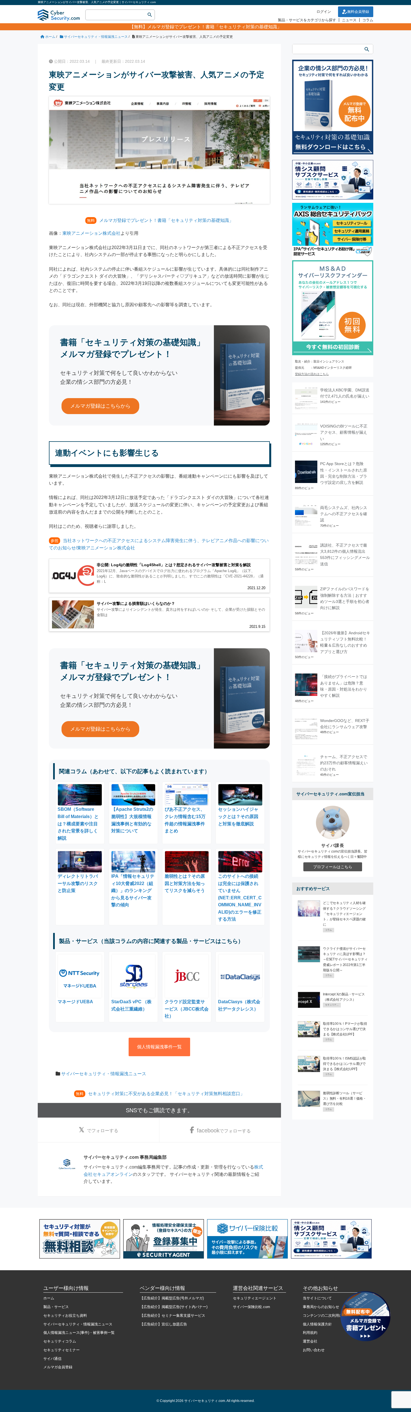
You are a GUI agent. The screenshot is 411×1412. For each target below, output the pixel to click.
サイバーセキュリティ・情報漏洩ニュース (103, 1073)
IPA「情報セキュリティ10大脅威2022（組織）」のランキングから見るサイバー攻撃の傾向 (132, 890)
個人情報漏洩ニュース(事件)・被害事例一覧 (79, 1332)
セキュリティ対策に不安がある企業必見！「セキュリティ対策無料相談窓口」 (166, 1093)
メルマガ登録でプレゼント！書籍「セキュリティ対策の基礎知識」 (214, 26)
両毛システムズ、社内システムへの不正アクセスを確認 (343, 513)
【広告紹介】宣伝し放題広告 (163, 1324)
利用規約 (310, 1332)
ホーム (48, 1298)
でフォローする (102, 1130)
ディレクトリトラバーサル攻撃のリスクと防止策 (78, 883)
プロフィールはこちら (332, 867)
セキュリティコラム (59, 1341)
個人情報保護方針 (317, 1324)
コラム (367, 20)
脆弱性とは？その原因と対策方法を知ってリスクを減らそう (185, 883)
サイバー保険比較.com (251, 1307)
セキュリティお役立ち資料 (65, 1315)
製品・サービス (56, 1307)
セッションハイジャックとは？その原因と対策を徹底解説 (238, 816)
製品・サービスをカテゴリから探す (307, 20)
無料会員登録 (358, 12)
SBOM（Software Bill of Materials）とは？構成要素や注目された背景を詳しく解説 (78, 823)
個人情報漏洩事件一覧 (159, 1046)
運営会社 (310, 1341)
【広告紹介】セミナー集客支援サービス (172, 1315)
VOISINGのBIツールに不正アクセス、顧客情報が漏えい (343, 432)
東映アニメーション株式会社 (91, 233)
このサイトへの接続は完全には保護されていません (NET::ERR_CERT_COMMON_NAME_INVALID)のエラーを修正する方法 (240, 897)
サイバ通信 (52, 1359)
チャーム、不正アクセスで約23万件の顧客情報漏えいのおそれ (344, 763)
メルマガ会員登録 (57, 1367)
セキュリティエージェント (255, 1298)
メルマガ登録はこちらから (100, 406)
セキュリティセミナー (61, 1350)
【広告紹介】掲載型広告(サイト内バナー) (173, 1307)
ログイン (323, 12)
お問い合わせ (314, 1350)
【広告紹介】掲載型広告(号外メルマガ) (172, 1298)
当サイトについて (317, 1298)
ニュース (349, 20)
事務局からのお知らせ (321, 1307)
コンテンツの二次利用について (328, 1315)
